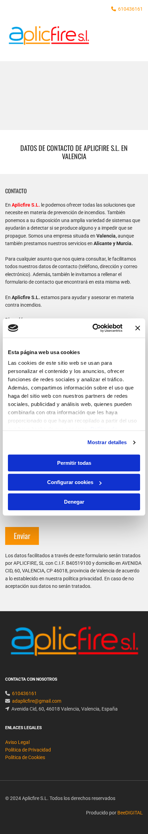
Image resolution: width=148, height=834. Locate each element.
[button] (120, 39)
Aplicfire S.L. (26, 205)
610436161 (130, 9)
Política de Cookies (25, 757)
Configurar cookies (70, 482)
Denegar (74, 502)
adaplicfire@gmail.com (36, 701)
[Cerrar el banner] (137, 328)
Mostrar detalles (107, 442)
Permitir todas (74, 463)
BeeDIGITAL (130, 812)
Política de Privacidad (28, 750)
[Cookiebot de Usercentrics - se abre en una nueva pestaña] (93, 327)
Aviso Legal (17, 742)
